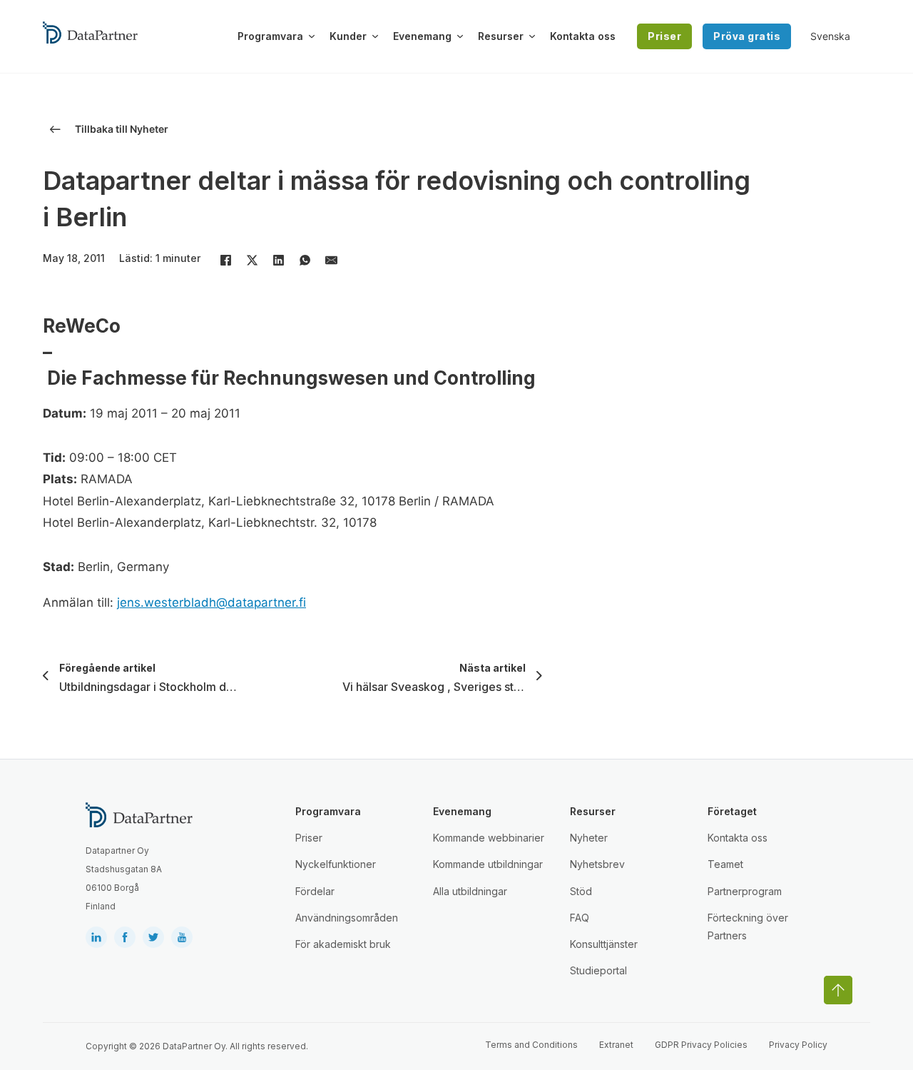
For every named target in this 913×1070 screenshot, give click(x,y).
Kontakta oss (583, 36)
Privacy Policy (798, 1044)
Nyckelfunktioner (335, 864)
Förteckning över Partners (748, 927)
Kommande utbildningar (488, 864)
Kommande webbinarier (488, 838)
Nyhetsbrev (597, 864)
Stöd (581, 891)
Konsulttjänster (604, 944)
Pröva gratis (746, 36)
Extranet (616, 1044)
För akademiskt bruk (343, 944)
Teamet (725, 864)
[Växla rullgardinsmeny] (311, 36)
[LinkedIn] (278, 260)
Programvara (270, 36)
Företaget (732, 811)
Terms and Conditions (531, 1044)
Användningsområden (346, 918)
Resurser (501, 36)
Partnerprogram (745, 891)
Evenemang (422, 36)
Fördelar (315, 891)
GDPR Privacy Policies (701, 1044)
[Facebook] (225, 260)
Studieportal (598, 970)
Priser (664, 36)
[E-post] (331, 260)
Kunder (348, 36)
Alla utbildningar (470, 891)
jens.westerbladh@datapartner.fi (211, 602)
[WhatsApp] (304, 260)
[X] (251, 260)
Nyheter (589, 838)
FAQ (579, 918)
